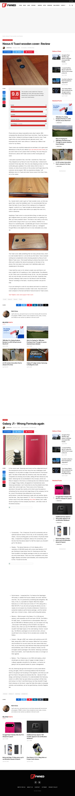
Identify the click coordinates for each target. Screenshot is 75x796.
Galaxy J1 (11, 693)
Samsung (17, 693)
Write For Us (21, 787)
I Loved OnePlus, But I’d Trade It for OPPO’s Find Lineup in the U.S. (67, 70)
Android (40, 5)
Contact (63, 5)
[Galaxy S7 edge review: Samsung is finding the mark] (37, 355)
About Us (30, 787)
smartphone (24, 693)
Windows (49, 5)
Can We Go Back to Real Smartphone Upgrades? (67, 80)
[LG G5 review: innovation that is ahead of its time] (13, 355)
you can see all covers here (37, 149)
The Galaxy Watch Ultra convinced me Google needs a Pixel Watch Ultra (67, 91)
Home (20, 5)
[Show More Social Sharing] (35, 52)
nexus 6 (10, 299)
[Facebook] (4, 92)
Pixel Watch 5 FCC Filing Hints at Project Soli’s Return (36, 758)
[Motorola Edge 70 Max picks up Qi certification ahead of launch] (13, 749)
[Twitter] (4, 95)
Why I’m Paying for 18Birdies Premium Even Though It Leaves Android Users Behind (37, 342)
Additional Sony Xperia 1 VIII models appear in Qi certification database (37, 736)
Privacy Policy (53, 787)
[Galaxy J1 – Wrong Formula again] (25, 450)
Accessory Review (7, 40)
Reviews (33, 5)
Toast (20, 299)
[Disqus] (25, 391)
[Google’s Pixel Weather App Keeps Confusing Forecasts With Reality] (56, 57)
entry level (32, 499)
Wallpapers (56, 5)
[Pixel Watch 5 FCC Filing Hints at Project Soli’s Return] (37, 749)
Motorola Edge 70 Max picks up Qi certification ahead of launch (13, 758)
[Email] (4, 105)
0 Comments (24, 47)
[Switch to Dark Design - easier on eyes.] (70, 5)
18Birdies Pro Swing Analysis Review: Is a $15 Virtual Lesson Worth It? (12, 342)
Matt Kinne (9, 47)
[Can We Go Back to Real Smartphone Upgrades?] (56, 81)
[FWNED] (9, 5)
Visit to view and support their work (21, 294)
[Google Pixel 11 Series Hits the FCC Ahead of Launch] (13, 727)
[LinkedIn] (4, 99)
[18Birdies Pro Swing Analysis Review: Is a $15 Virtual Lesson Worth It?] (13, 332)
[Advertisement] (37, 20)
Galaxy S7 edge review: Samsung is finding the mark (37, 364)
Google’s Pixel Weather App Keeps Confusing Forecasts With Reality (66, 58)
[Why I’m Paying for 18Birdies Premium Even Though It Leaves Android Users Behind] (37, 332)
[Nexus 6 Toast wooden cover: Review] (25, 70)
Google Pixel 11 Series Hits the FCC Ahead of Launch (13, 735)
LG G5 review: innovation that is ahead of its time (12, 364)
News (24, 5)
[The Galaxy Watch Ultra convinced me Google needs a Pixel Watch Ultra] (56, 90)
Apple (44, 5)
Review (15, 299)
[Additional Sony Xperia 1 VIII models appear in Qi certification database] (37, 727)
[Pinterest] (4, 102)
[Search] (72, 5)
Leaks (28, 5)
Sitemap (44, 787)
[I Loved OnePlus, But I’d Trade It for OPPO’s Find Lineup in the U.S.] (56, 70)
